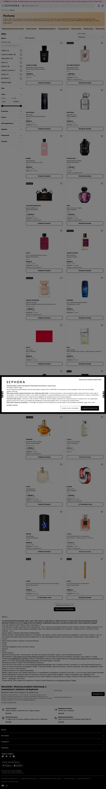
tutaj (20, 387)
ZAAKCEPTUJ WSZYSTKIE (89, 408)
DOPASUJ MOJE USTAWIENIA (70, 408)
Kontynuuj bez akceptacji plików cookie (90, 379)
